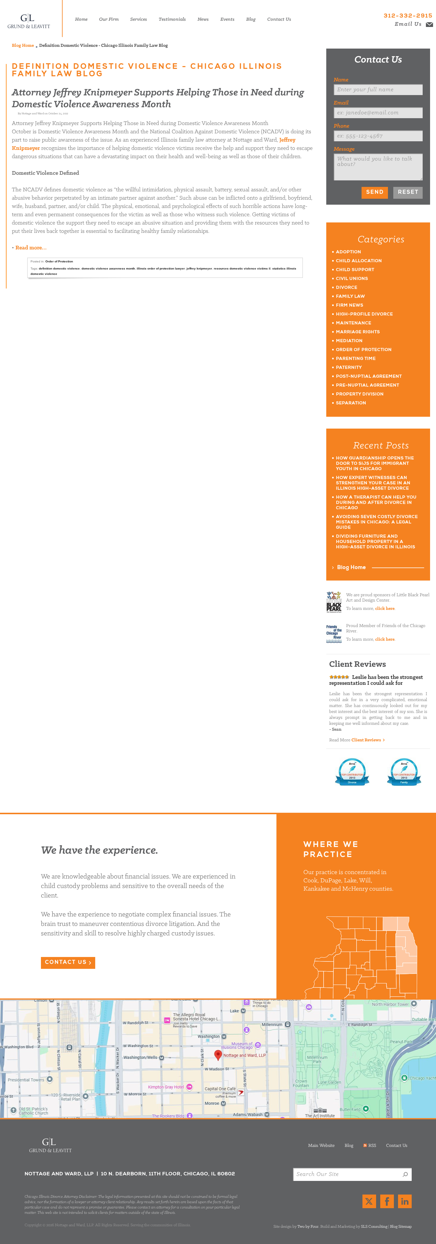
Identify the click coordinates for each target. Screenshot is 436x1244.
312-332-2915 (408, 16)
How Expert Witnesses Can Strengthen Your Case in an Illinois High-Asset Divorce (373, 483)
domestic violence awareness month (108, 268)
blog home (23, 45)
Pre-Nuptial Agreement (367, 386)
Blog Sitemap (401, 1226)
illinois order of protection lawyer (161, 268)
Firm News (349, 306)
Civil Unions (352, 279)
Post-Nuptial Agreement (369, 377)
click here (384, 608)
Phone (341, 126)
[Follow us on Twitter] (369, 1201)
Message (344, 149)
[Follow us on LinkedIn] (405, 1201)
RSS (372, 1145)
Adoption (348, 252)
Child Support (355, 270)
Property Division (360, 394)
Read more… (31, 248)
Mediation (349, 341)
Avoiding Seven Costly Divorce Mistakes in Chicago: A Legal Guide (377, 522)
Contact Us (378, 60)
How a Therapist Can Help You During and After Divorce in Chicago (376, 503)
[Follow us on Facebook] (387, 1201)
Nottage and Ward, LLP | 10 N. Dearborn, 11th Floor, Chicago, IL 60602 (218, 1059)
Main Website (321, 1145)
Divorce (346, 288)
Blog (349, 1145)
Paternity (349, 368)
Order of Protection (59, 261)
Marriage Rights (358, 332)
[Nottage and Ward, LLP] (33, 18)
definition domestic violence (59, 268)
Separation (351, 403)
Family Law (350, 297)
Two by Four (308, 1226)
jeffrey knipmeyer (199, 268)
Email (341, 103)
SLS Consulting (374, 1226)
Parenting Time (356, 359)
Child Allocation (359, 261)
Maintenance (353, 323)
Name (341, 80)
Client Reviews (366, 740)
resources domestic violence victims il (242, 268)
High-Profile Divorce (364, 314)
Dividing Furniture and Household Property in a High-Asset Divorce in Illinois (375, 542)
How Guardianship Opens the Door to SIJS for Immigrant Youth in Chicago (375, 463)
